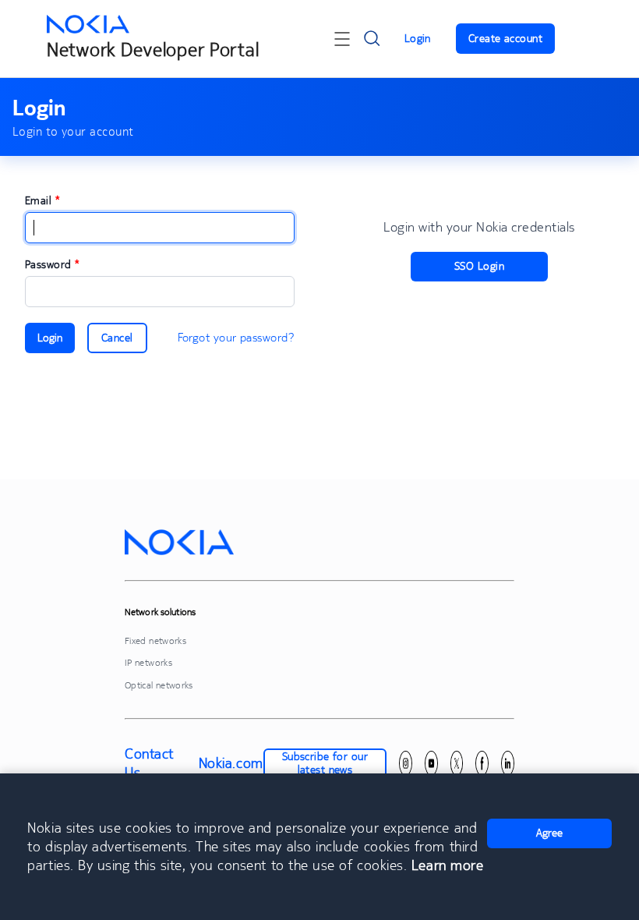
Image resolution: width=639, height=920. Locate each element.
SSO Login (479, 266)
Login (417, 38)
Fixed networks (155, 640)
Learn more (447, 865)
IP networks (148, 662)
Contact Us (149, 763)
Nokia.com (231, 763)
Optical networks (159, 685)
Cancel (117, 338)
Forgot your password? (236, 337)
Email (42, 200)
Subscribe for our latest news (325, 763)
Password (52, 264)
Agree (549, 833)
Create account (505, 38)
